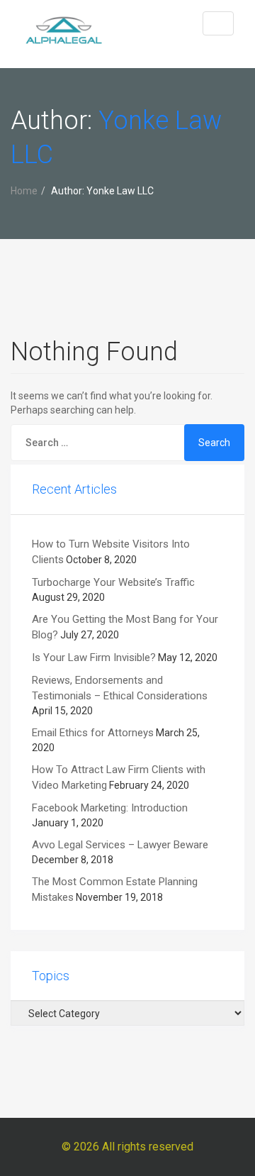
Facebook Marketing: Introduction (110, 807)
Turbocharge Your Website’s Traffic (113, 582)
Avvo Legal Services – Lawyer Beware (120, 844)
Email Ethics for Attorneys (93, 732)
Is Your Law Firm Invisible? (94, 657)
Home (24, 190)
